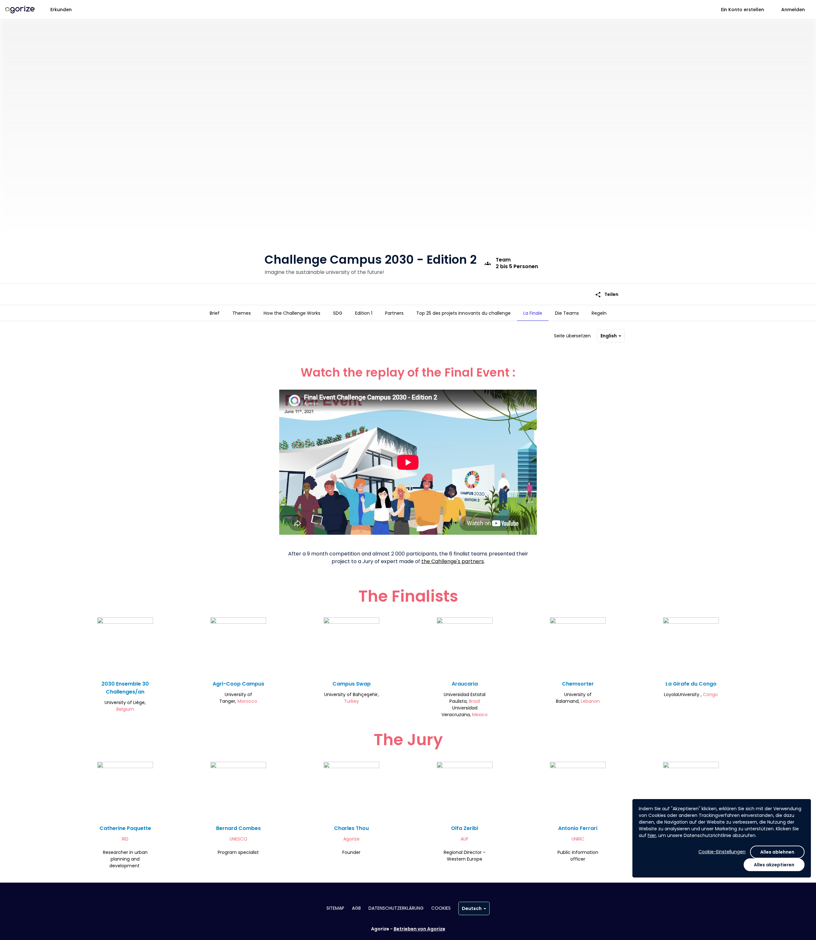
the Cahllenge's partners (452, 561)
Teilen (606, 294)
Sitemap (335, 908)
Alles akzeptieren (774, 865)
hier (652, 835)
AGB (356, 908)
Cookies (441, 908)
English (609, 336)
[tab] (214, 313)
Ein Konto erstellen (742, 9)
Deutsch (472, 908)
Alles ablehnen (777, 852)
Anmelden (793, 9)
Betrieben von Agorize (419, 929)
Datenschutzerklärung (396, 908)
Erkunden (61, 9)
